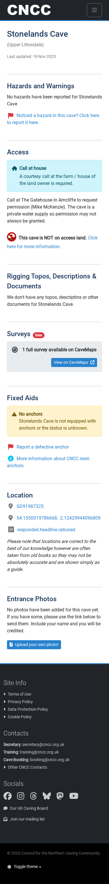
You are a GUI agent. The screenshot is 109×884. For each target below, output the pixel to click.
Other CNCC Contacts (27, 767)
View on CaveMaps (71, 362)
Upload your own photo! (36, 644)
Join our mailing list (27, 819)
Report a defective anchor (43, 447)
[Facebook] (9, 797)
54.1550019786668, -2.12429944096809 (59, 518)
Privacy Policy (20, 701)
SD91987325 (30, 506)
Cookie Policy (20, 716)
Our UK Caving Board (29, 808)
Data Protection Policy (28, 709)
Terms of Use (19, 694)
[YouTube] (76, 797)
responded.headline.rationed (46, 529)
